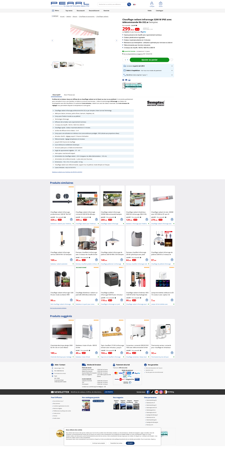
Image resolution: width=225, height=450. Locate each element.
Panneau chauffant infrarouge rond (136, 264)
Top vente (69, 11)
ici (154, 439)
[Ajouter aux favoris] (171, 60)
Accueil (62, 16)
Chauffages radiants (102, 16)
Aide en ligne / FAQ (59, 368)
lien (150, 434)
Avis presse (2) (69, 95)
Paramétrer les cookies (116, 443)
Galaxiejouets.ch (150, 402)
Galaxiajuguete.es (150, 410)
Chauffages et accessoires (87, 16)
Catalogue (159, 11)
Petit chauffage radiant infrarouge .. (61, 304)
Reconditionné (94, 11)
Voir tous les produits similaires (58, 308)
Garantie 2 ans (149, 370)
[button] (133, 54)
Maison (74, 16)
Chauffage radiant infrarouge (109, 223)
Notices (55, 416)
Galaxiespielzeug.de (151, 400)
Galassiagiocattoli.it (151, 412)
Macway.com (149, 425)
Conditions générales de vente (61, 406)
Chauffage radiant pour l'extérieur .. (86, 223)
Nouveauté (81, 11)
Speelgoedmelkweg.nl (152, 415)
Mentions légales (57, 408)
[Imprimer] (126, 80)
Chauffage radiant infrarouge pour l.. (137, 304)
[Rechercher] (129, 4)
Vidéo (150, 11)
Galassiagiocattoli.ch (151, 407)
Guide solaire (56, 418)
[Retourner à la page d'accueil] (70, 5)
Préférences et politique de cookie (62, 411)
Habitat (68, 16)
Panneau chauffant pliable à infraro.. (87, 264)
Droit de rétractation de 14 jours (154, 368)
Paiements (120, 368)
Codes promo (56, 413)
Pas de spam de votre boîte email (154, 372)
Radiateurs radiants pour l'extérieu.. (61, 223)
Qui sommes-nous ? (58, 401)
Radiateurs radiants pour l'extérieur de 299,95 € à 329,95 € (67, 172)
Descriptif (56, 95)
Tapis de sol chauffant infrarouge (110, 357)
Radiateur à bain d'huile (83, 357)
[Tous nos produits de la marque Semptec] (156, 102)
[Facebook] (123, 80)
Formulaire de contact (60, 373)
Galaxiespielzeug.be (151, 420)
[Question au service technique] (129, 80)
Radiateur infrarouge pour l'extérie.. (136, 223)
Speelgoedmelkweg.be (152, 422)
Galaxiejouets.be (150, 417)
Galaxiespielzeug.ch (151, 405)
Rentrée (106, 11)
